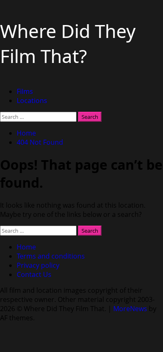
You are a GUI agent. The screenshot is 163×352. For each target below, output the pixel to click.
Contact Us (34, 274)
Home (26, 246)
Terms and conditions (51, 256)
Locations (32, 100)
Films (25, 91)
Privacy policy (38, 265)
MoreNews (130, 308)
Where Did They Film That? (67, 43)
